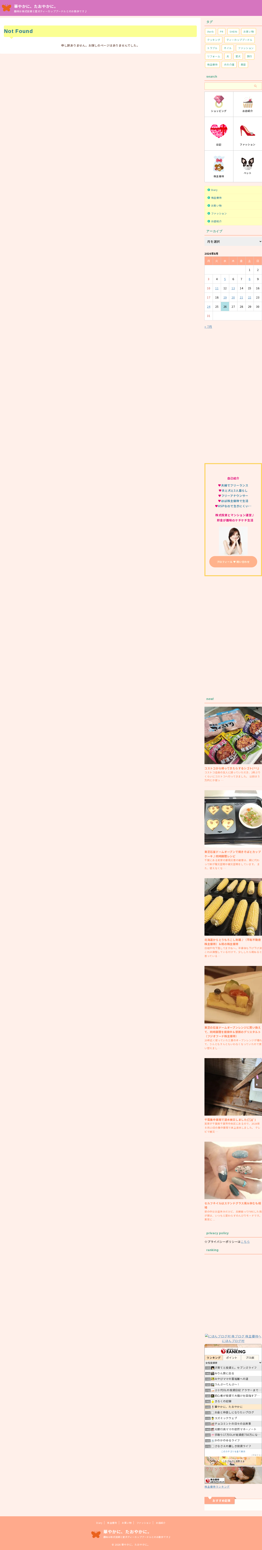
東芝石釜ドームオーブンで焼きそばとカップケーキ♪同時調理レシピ (232, 854)
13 (233, 288)
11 (217, 288)
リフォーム (213, 56)
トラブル (212, 48)
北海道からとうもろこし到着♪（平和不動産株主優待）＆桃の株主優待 (232, 942)
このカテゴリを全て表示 (233, 1451)
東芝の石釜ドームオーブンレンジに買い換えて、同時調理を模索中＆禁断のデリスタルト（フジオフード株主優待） (232, 1031)
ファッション (246, 48)
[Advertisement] (233, 398)
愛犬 (238, 56)
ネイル (228, 48)
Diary (214, 190)
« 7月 (208, 326)
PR (221, 31)
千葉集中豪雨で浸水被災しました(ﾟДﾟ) (230, 1120)
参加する (257, 1455)
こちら (245, 1242)
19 (225, 297)
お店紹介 (216, 221)
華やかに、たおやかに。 (36, 6)
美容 (243, 64)
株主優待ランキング (217, 1486)
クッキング (213, 40)
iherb (210, 31)
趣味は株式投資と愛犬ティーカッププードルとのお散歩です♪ (137, 1537)
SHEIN (233, 31)
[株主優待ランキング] (233, 1481)
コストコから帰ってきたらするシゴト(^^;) (231, 768)
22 (249, 297)
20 (233, 297)
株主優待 (212, 64)
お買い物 (248, 31)
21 (241, 297)
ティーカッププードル (240, 40)
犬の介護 (229, 64)
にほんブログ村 (233, 1340)
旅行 (249, 56)
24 (208, 306)
